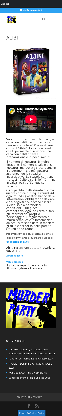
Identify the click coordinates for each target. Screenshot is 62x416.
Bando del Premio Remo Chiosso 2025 (29, 377)
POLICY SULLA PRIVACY (29, 397)
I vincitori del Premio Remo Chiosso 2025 (31, 358)
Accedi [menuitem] (5, 3)
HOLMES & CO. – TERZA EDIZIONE (28, 372)
